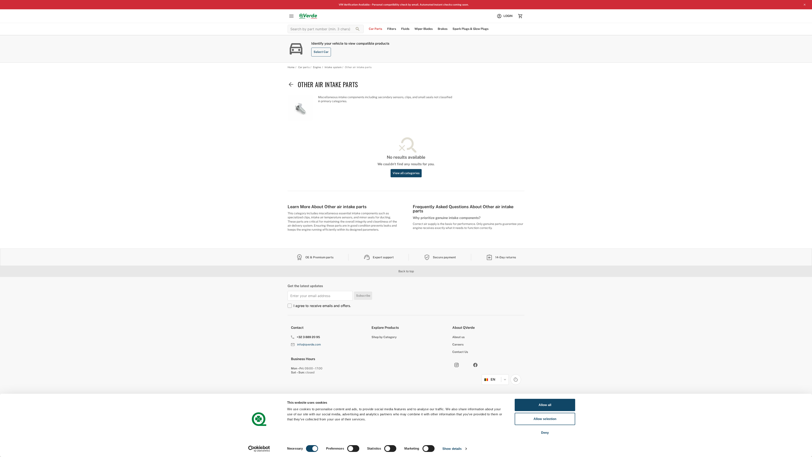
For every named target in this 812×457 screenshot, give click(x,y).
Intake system (333, 67)
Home (291, 67)
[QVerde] (308, 16)
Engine (317, 67)
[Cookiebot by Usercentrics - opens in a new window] (259, 449)
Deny (545, 432)
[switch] (353, 448)
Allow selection (545, 419)
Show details (452, 448)
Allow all (545, 405)
